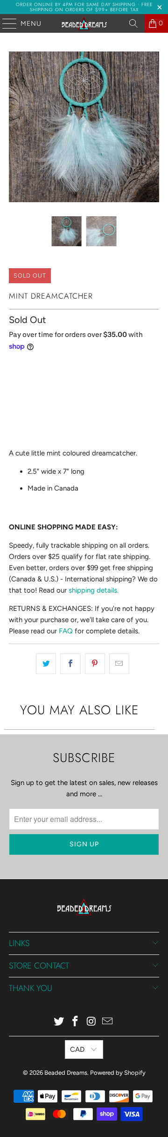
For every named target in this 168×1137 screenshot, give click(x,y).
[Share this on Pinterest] (95, 663)
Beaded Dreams (65, 1072)
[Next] (152, 126)
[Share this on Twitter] (46, 663)
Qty (14, 366)
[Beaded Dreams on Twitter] (59, 1022)
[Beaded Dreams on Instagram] (92, 1022)
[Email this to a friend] (119, 663)
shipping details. (94, 590)
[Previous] (15, 126)
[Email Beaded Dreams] (108, 1022)
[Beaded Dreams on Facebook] (76, 1022)
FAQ (66, 631)
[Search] (133, 23)
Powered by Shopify (118, 1072)
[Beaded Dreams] (84, 23)
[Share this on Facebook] (70, 663)
